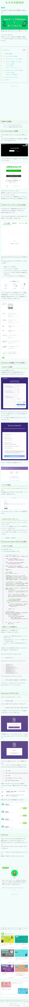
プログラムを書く (11, 72)
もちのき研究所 (14, 2)
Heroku (3, 370)
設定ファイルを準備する (12, 74)
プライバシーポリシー (13, 1003)
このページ (4, 522)
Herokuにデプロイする (11, 77)
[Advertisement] (14, 102)
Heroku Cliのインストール (13, 67)
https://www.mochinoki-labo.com (15, 887)
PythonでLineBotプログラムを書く (14, 70)
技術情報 (3, 7)
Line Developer (16, 134)
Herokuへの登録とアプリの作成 (13, 61)
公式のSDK (8, 551)
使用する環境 (9, 53)
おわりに (8, 80)
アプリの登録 (10, 65)
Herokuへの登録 (10, 63)
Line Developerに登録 (11, 56)
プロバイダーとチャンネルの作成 (14, 59)
